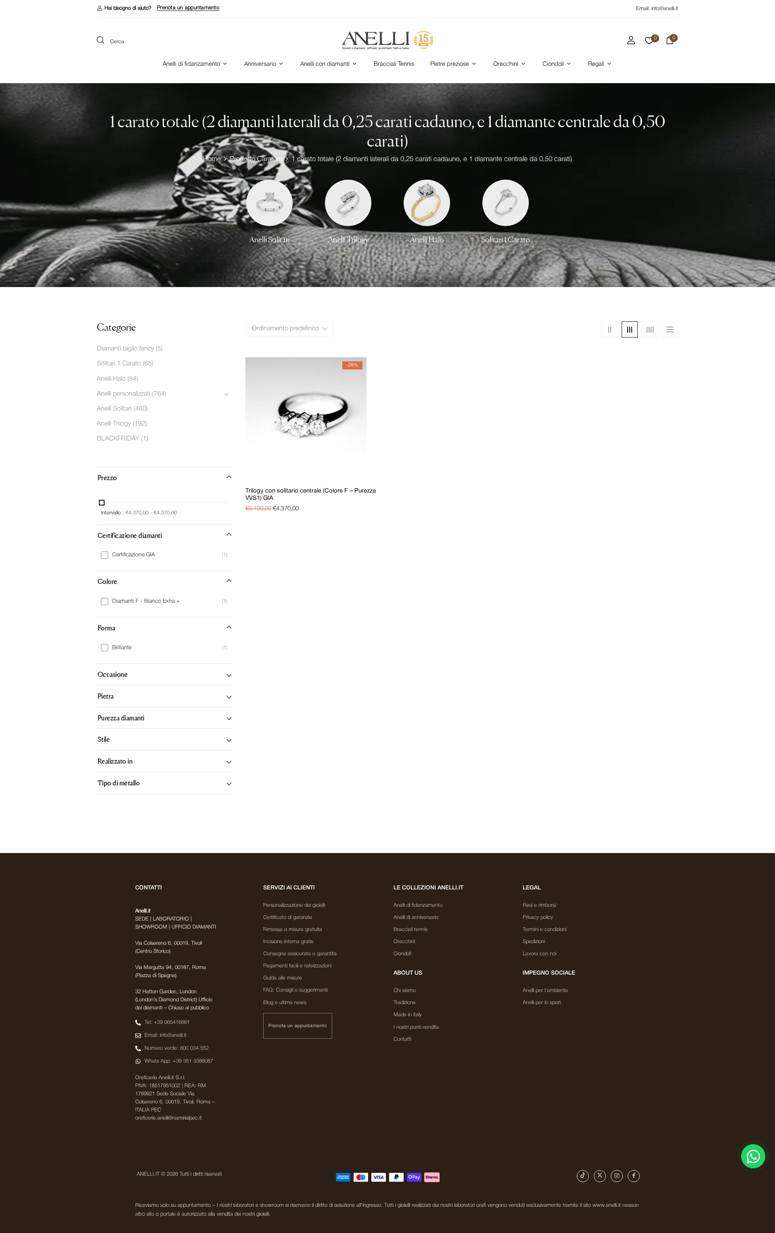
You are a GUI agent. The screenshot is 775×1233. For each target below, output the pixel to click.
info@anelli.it (664, 8)
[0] (649, 43)
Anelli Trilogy (348, 239)
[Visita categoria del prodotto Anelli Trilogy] (348, 203)
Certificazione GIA (133, 555)
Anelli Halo (427, 239)
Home (212, 159)
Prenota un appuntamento (188, 8)
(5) (159, 349)
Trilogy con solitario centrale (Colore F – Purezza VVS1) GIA (310, 494)
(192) (140, 424)
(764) (159, 394)
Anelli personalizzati (123, 394)
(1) (144, 439)
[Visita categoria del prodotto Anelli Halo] (427, 203)
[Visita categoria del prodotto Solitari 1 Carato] (505, 203)
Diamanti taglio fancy (125, 349)
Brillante (122, 647)
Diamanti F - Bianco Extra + (146, 601)
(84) (133, 379)
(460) (141, 409)
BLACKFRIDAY (118, 439)
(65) (148, 364)
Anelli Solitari (269, 239)
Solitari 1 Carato (505, 239)
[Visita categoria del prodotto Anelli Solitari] (269, 203)
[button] (124, 8)
